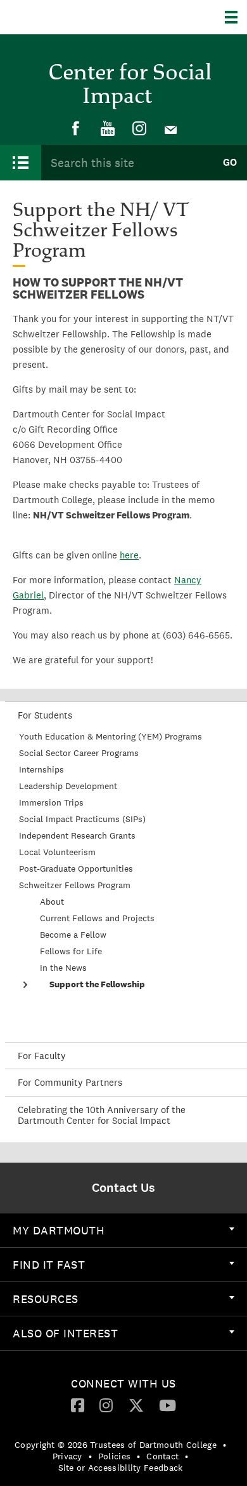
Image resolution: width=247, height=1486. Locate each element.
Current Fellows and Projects (97, 918)
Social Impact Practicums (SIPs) (82, 819)
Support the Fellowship (97, 984)
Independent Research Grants (77, 835)
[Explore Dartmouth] (236, 17)
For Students (45, 715)
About (52, 901)
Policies (114, 1456)
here (129, 555)
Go (230, 162)
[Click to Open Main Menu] (20, 162)
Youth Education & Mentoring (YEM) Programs (110, 736)
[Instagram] (139, 129)
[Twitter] (136, 1405)
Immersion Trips (51, 802)
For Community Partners (70, 1082)
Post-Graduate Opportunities (76, 868)
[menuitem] (76, 129)
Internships (41, 769)
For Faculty (42, 1056)
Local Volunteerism (57, 852)
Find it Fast (49, 1264)
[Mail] (171, 129)
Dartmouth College (74, 17)
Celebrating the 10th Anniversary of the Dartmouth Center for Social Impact (102, 1115)
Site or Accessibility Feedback (120, 1467)
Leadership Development (68, 786)
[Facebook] (76, 129)
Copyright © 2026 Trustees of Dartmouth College (116, 1444)
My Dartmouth (58, 1230)
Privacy (67, 1456)
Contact (162, 1456)
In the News (63, 967)
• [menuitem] (224, 1444)
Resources (46, 1299)
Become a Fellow (73, 934)
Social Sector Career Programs (79, 753)
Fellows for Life (71, 951)
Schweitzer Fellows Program (74, 885)
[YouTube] (108, 129)
